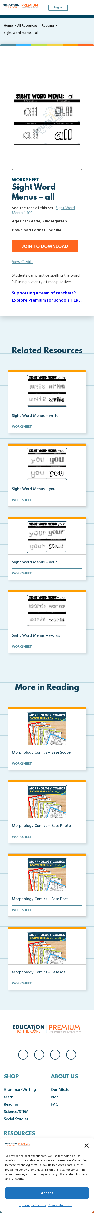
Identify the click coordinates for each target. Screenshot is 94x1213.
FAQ (55, 1104)
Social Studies (16, 1119)
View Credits (22, 262)
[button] (86, 1145)
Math (8, 1097)
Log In (58, 7)
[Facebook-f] (23, 1054)
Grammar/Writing (20, 1090)
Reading (48, 26)
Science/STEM (16, 1112)
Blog (55, 1097)
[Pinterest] (71, 1054)
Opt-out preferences (32, 1205)
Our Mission (61, 1090)
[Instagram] (39, 1054)
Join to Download (45, 247)
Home (8, 26)
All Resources (27, 26)
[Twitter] (55, 1054)
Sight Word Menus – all (21, 33)
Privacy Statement (60, 1205)
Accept (47, 1193)
